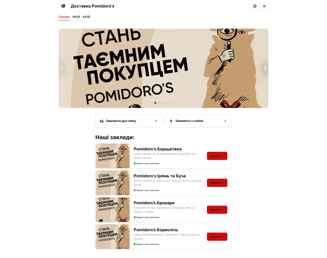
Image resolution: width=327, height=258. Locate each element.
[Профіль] (255, 6)
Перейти (215, 155)
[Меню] (264, 6)
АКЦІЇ (76, 16)
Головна (64, 16)
